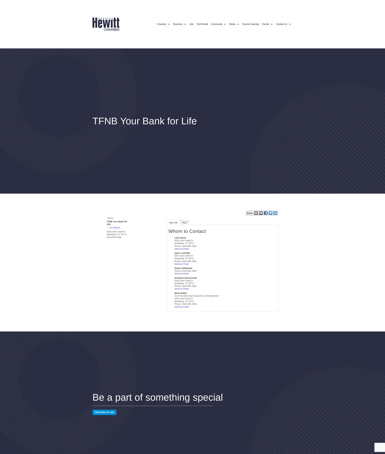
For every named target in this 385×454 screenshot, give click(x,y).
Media (232, 24)
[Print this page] (256, 213)
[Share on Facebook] (266, 213)
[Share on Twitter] (270, 213)
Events (265, 24)
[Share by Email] (261, 213)
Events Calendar (250, 24)
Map (184, 222)
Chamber (161, 24)
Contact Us (281, 24)
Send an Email (181, 248)
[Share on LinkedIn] (275, 213)
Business (178, 24)
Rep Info (173, 222)
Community (216, 24)
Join (191, 24)
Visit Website (114, 228)
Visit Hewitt (202, 24)
